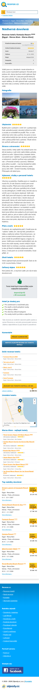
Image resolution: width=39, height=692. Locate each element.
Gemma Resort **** (9, 534)
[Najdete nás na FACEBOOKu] (13, 670)
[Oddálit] (34, 402)
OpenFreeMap (8, 423)
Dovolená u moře (9, 619)
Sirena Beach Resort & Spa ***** (14, 505)
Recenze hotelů (8, 591)
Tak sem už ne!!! (8, 362)
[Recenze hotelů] (10, 4)
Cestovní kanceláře (10, 641)
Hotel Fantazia (8, 378)
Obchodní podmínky (10, 601)
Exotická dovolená (9, 622)
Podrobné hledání (7, 15)
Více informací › (7, 500)
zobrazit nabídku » (7, 391)
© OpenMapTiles (16, 423)
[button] (19, 411)
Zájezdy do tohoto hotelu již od (18, 386)
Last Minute (7, 616)
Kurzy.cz (6, 653)
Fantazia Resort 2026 (10, 357)
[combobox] (21, 12)
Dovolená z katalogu (10, 612)
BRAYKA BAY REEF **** (11, 549)
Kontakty (6, 597)
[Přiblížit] (34, 399)
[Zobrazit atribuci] (35, 423)
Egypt (4, 359)
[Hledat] (3, 12)
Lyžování (6, 638)
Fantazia (6, 372)
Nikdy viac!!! (7, 367)
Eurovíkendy (7, 628)
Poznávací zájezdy (10, 625)
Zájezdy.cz (7, 656)
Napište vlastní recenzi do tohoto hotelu (19, 344)
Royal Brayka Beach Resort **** (14, 564)
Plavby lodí (7, 635)
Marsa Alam (10, 359)
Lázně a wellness (9, 631)
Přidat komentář (19, 337)
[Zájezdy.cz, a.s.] (11, 686)
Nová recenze (8, 594)
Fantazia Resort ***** (9, 519)
